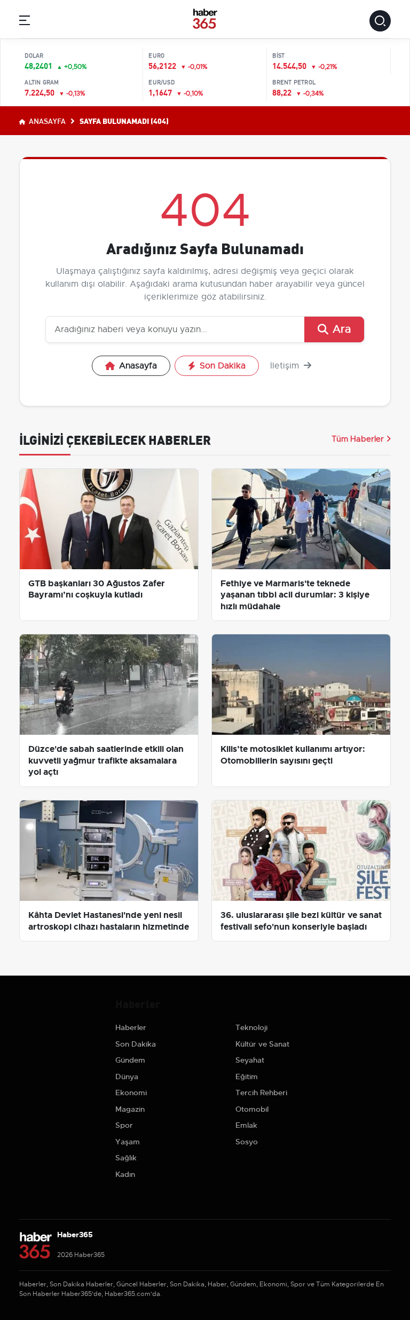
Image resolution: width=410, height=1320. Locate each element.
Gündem (130, 1060)
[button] (24, 22)
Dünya (126, 1076)
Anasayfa (46, 120)
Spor (124, 1125)
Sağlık (126, 1157)
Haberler (130, 1027)
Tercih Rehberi (261, 1092)
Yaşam (127, 1141)
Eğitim (246, 1076)
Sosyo (246, 1141)
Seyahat (249, 1060)
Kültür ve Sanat (262, 1044)
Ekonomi (131, 1092)
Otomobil (252, 1109)
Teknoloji (251, 1027)
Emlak (246, 1125)
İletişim (286, 365)
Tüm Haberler (358, 439)
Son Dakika (223, 365)
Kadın (125, 1174)
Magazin (130, 1109)
